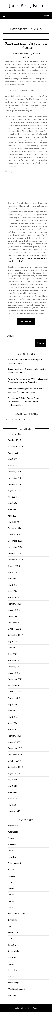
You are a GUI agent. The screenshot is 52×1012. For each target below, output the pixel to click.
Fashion (11, 869)
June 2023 (12, 578)
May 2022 (12, 647)
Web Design (13, 982)
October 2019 (14, 761)
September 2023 (15, 559)
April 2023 (12, 591)
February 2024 (14, 528)
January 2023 (14, 610)
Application (13, 825)
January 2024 (14, 534)
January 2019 (14, 811)
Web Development (16, 989)
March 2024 (13, 522)
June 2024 (12, 503)
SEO (10, 938)
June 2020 (12, 710)
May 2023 (12, 585)
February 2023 (14, 603)
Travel (11, 976)
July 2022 (12, 641)
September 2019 (15, 767)
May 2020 (12, 717)
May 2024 (12, 509)
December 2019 (15, 748)
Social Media (13, 951)
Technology (13, 970)
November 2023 (15, 547)
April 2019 (12, 798)
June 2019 (12, 786)
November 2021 (15, 685)
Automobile (13, 831)
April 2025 (12, 465)
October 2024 (14, 484)
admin (26, 57)
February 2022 (14, 666)
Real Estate (13, 932)
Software (12, 957)
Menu (46, 15)
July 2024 (12, 496)
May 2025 (12, 459)
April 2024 (12, 515)
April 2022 (12, 654)
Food (10, 882)
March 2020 (13, 729)
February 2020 (14, 735)
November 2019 (15, 754)
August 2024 (14, 490)
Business (12, 844)
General (11, 894)
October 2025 (14, 440)
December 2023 (15, 541)
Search (10, 335)
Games (11, 888)
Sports (11, 964)
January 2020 (14, 742)
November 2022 (15, 622)
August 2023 (14, 566)
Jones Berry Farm (26, 5)
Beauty (11, 838)
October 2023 (14, 553)
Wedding (12, 995)
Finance (11, 876)
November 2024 (15, 478)
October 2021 (14, 691)
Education (12, 857)
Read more (26, 321)
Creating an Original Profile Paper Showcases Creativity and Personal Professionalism (24, 401)
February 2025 (14, 471)
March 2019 (13, 805)
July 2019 (12, 779)
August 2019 (14, 773)
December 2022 (15, 616)
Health (11, 901)
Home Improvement (17, 913)
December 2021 (15, 679)
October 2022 (14, 629)
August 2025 (14, 453)
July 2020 (12, 704)
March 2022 (13, 660)
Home (10, 907)
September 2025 (15, 446)
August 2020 (14, 698)
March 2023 (13, 597)
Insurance (12, 919)
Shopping (12, 945)
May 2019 (12, 792)
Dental (11, 850)
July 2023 (12, 572)
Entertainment (14, 863)
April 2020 (12, 723)
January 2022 (14, 673)
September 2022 (15, 635)
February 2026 (14, 434)
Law (9, 926)
